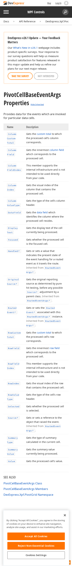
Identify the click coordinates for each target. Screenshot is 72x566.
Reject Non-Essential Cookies (36, 545)
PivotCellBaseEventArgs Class (22, 483)
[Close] (65, 515)
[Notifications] (66, 3)
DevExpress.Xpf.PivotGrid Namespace (28, 495)
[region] (36, 538)
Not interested (46, 76)
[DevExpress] (14, 3)
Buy (49, 3)
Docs (6, 21)
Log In (58, 3)
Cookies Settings (36, 555)
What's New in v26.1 (25, 47)
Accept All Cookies (36, 536)
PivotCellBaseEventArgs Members (25, 489)
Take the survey (20, 76)
